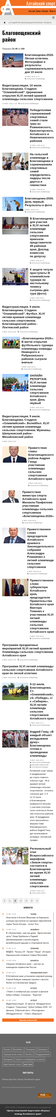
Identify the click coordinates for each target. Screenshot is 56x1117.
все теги (28, 1064)
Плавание (30, 1049)
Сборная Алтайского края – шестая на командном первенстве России (25, 965)
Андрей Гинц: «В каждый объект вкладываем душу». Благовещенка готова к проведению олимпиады (42, 743)
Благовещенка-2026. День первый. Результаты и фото (39, 202)
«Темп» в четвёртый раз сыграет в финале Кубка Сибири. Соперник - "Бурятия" (27, 993)
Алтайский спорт (40, 3)
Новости (28, 907)
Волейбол (18, 1049)
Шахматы (42, 1049)
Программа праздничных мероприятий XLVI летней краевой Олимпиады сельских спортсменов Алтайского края (27, 650)
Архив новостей (28, 1020)
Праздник (8, 1059)
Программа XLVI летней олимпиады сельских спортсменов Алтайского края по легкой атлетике (27, 670)
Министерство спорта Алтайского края (21, 1079)
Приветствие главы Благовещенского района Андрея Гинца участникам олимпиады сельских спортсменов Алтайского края (41, 463)
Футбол (29, 1054)
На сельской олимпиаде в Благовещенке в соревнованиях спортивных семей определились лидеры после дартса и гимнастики (41, 170)
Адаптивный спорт (12, 1064)
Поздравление (42, 1054)
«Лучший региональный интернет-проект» (30, 23)
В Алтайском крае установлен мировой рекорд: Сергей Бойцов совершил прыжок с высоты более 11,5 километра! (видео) (29, 979)
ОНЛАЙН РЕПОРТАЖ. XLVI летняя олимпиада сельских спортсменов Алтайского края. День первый (39, 389)
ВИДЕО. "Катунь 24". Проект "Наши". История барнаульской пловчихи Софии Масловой (28, 953)
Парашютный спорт (13, 1054)
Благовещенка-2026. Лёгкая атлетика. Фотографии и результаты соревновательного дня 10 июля (39, 63)
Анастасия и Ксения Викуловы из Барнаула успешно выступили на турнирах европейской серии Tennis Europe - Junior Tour (28, 920)
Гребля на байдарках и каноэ (29, 1059)
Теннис (6, 1049)
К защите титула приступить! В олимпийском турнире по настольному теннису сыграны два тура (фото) (41, 281)
